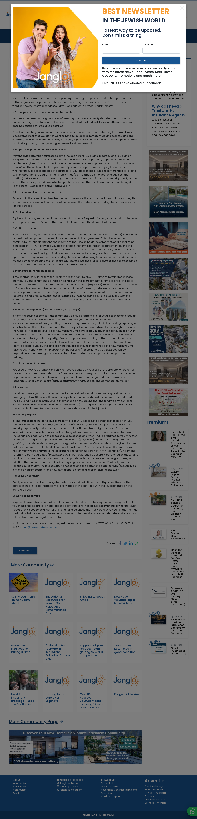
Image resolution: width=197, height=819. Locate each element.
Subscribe (141, 60)
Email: (106, 44)
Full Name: (148, 44)
